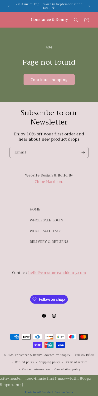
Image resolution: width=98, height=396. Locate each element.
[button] (9, 20)
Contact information (36, 369)
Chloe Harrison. (49, 182)
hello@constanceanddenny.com (57, 273)
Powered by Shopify (56, 355)
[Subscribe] (83, 152)
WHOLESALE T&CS (46, 231)
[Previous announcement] (9, 6)
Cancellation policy (67, 369)
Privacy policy (84, 355)
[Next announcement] (89, 6)
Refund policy (24, 362)
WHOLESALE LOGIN (47, 220)
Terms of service (76, 362)
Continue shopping (49, 80)
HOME (35, 209)
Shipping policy (49, 362)
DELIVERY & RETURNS (49, 241)
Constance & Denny (28, 355)
